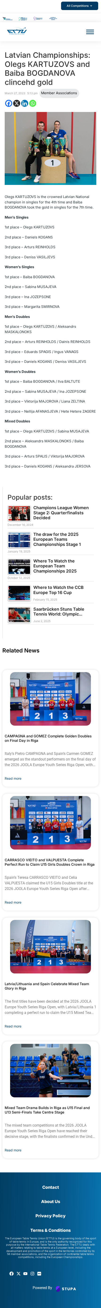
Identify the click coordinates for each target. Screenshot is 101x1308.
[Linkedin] (24, 103)
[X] (16, 103)
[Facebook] (8, 103)
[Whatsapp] (32, 103)
